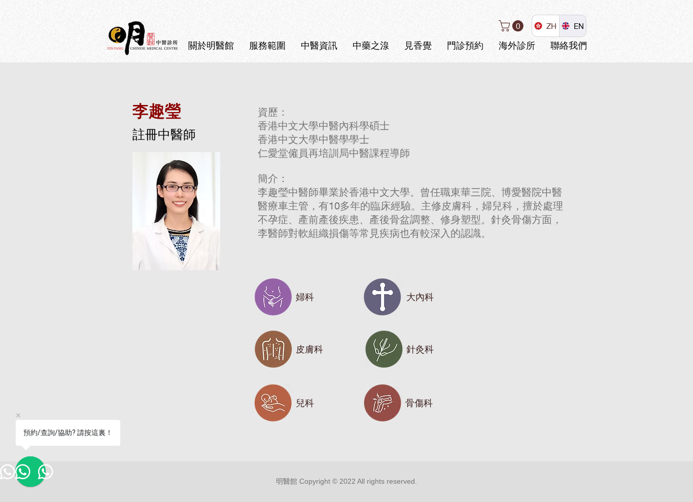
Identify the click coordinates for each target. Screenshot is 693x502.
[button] (512, 25)
